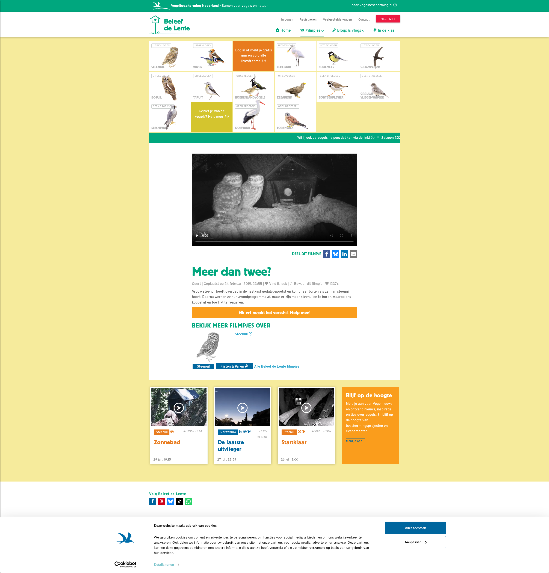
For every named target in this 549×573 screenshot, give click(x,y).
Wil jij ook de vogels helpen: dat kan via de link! (316, 138)
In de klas (386, 30)
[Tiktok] (179, 501)
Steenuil (241, 334)
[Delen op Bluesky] (335, 254)
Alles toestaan (415, 528)
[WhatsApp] (188, 501)
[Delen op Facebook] (326, 254)
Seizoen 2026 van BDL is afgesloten (392, 138)
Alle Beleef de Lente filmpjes (276, 366)
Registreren (308, 19)
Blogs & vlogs (348, 30)
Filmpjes (312, 30)
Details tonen (164, 564)
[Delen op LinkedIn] (344, 254)
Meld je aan (354, 441)
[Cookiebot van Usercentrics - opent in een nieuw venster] (125, 564)
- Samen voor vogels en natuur (219, 6)
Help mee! (300, 312)
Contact (364, 19)
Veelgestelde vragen (337, 19)
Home (285, 30)
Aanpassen (413, 542)
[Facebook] (152, 501)
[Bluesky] (170, 501)
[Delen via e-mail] (353, 254)
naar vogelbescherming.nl (371, 5)
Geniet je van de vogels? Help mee (210, 114)
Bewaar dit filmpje (308, 284)
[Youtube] (161, 501)
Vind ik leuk (277, 284)
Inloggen (287, 19)
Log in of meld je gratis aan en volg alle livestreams (253, 55)
